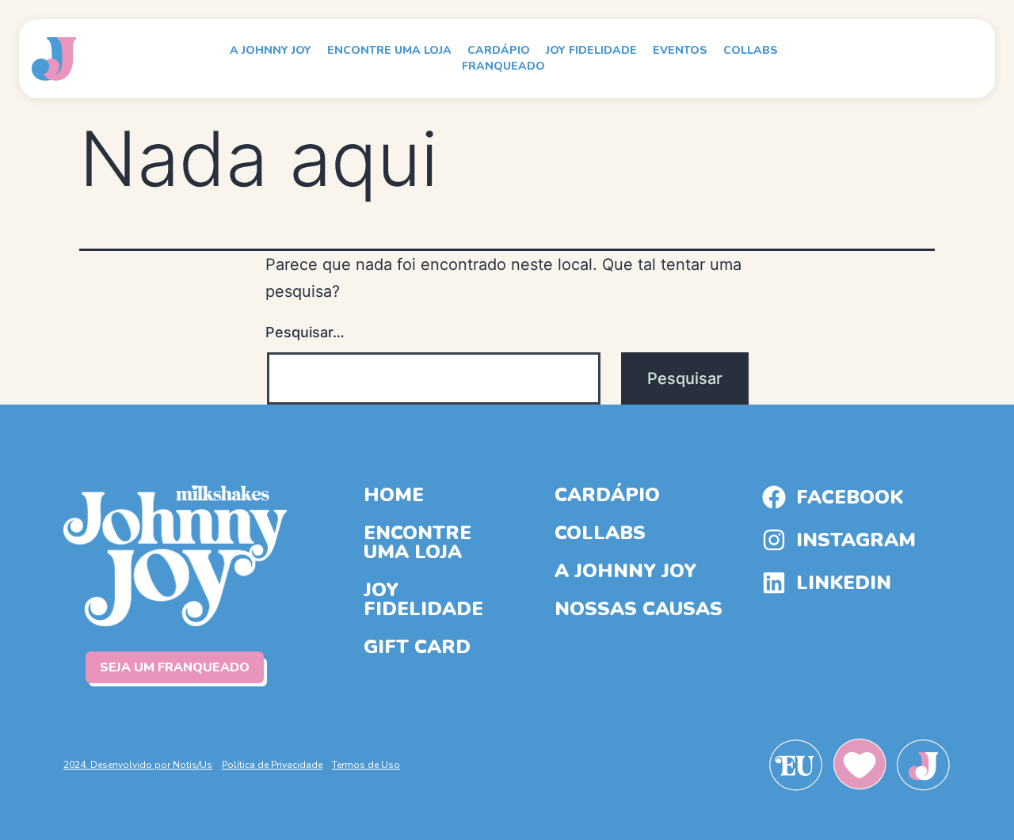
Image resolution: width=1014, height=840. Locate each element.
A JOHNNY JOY (270, 50)
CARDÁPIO (498, 50)
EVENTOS (680, 50)
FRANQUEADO (503, 66)
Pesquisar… (305, 332)
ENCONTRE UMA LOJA (389, 50)
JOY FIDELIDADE (591, 50)
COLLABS (750, 50)
